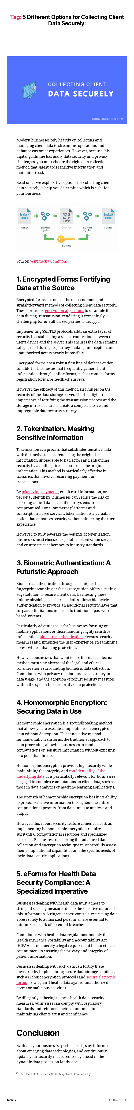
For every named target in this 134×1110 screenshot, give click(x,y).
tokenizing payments (40, 492)
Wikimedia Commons (49, 261)
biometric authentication (61, 637)
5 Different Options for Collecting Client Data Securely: (56, 1074)
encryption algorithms (64, 310)
